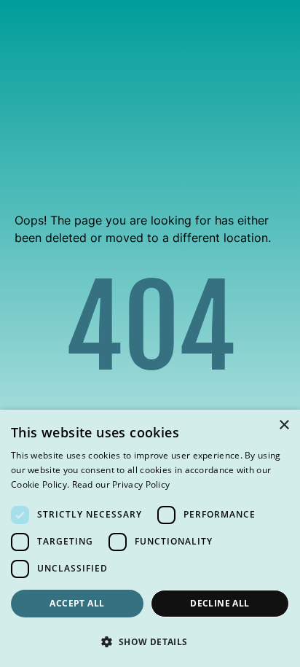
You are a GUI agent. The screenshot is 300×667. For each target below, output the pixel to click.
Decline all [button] (219, 603)
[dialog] (150, 538)
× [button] (283, 425)
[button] (150, 641)
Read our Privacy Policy (121, 484)
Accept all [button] (77, 603)
